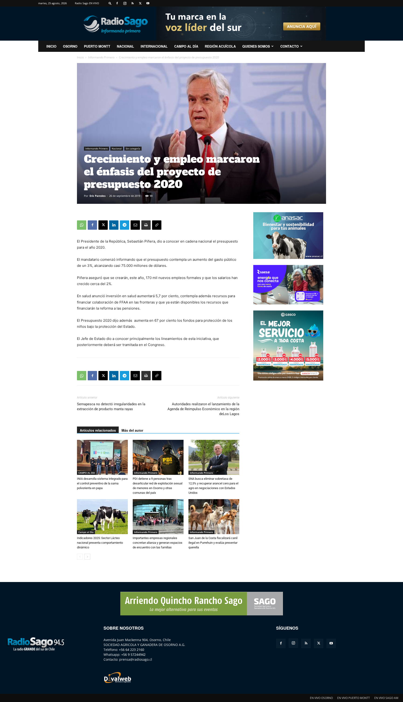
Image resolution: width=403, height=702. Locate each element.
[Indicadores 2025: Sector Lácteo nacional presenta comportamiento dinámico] (102, 516)
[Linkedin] (113, 225)
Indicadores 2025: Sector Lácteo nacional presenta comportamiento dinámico (100, 542)
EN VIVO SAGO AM (386, 698)
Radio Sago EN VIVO (87, 3)
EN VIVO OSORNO (321, 698)
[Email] (135, 225)
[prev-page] (80, 557)
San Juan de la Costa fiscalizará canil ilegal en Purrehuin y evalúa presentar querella (212, 542)
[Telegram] (124, 225)
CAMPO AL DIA (86, 472)
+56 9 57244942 (133, 654)
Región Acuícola (220, 46)
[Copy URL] (156, 225)
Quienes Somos (256, 46)
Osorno (70, 46)
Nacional (125, 46)
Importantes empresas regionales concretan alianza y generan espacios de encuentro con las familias (157, 542)
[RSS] (132, 3)
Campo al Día (186, 46)
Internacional (154, 46)
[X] (140, 3)
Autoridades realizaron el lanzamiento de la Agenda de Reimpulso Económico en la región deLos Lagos (203, 409)
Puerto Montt (97, 46)
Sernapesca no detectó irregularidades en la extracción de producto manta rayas (111, 406)
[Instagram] (124, 3)
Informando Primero (101, 57)
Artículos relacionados (98, 430)
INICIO (51, 46)
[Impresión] (146, 225)
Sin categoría (133, 148)
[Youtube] (147, 3)
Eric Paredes (97, 196)
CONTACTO (289, 46)
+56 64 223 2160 (131, 649)
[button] (110, 3)
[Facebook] (117, 3)
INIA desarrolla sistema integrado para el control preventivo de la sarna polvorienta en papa (102, 483)
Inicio (80, 57)
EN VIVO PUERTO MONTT (353, 698)
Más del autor (132, 430)
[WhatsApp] (81, 225)
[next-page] (87, 557)
